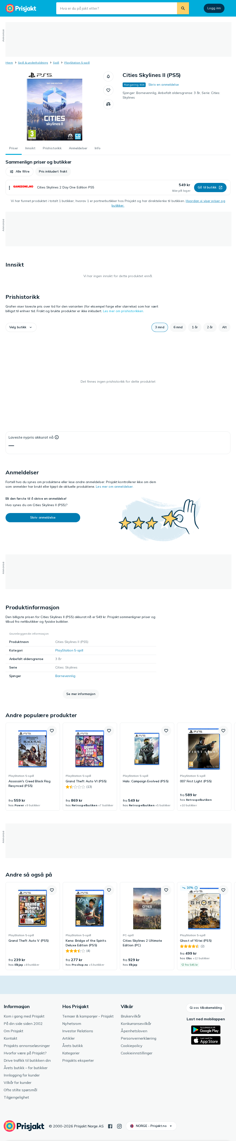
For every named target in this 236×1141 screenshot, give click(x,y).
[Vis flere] (9, 187)
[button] (108, 76)
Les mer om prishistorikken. (123, 311)
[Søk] (183, 8)
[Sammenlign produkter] (108, 104)
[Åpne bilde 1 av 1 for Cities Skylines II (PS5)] (54, 106)
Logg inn (214, 8)
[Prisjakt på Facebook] (110, 1125)
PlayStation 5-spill (77, 62)
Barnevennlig (65, 676)
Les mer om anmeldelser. (114, 486)
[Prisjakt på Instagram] (119, 1125)
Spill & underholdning (33, 62)
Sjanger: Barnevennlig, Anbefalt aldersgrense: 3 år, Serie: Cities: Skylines (171, 95)
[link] (33, 767)
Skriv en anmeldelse (163, 84)
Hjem (9, 62)
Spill (56, 62)
